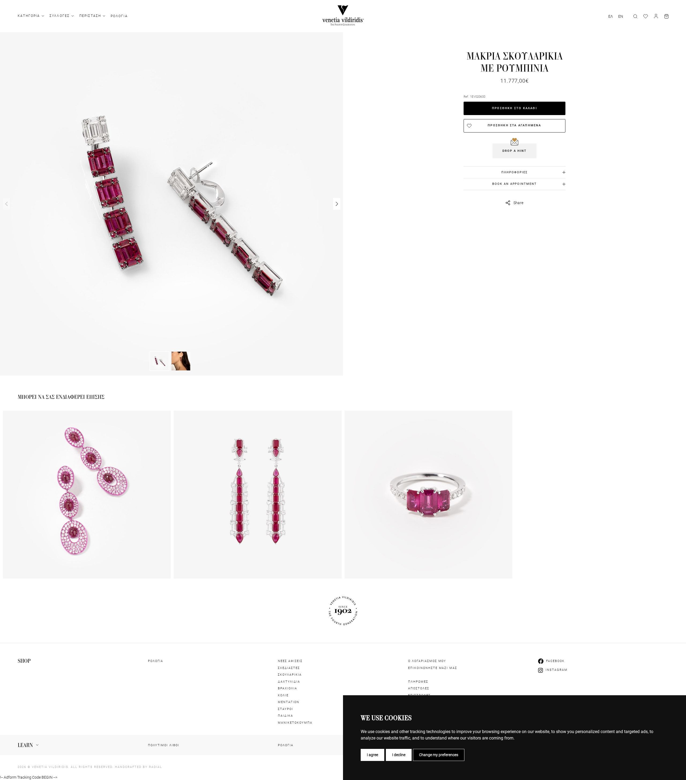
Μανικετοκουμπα (295, 722)
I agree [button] (372, 755)
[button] (336, 204)
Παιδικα (285, 716)
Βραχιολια (287, 688)
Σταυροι (285, 709)
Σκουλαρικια (290, 674)
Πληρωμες (418, 681)
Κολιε (283, 695)
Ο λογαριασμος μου (427, 661)
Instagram (557, 670)
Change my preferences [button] (438, 755)
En (620, 16)
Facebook (555, 661)
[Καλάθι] (666, 16)
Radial (155, 767)
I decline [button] (398, 755)
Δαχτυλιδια (289, 681)
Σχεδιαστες (289, 668)
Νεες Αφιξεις (290, 661)
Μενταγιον (288, 702)
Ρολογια (119, 16)
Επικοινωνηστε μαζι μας (432, 668)
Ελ (610, 16)
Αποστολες (418, 688)
